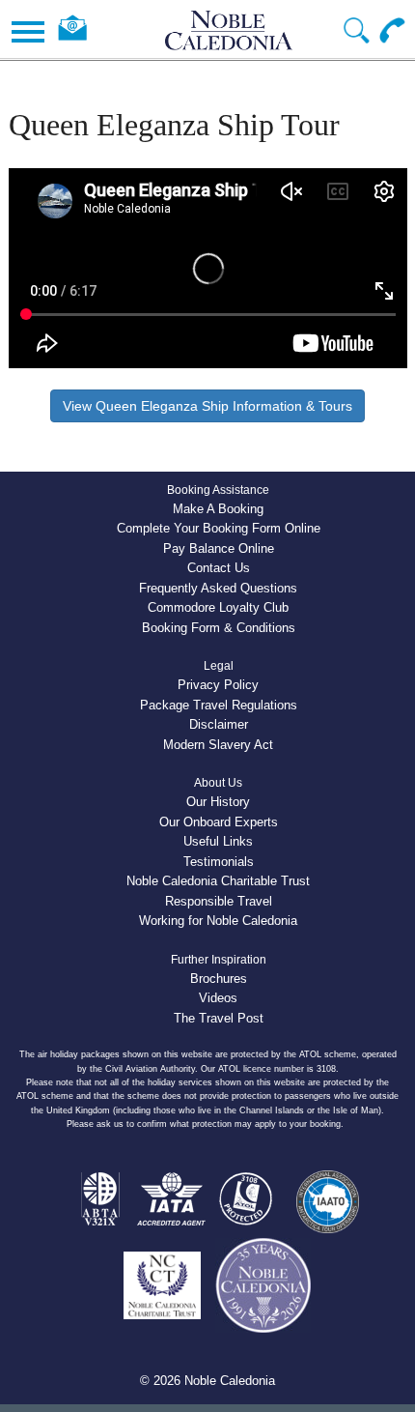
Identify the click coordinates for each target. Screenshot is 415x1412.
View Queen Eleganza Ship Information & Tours (207, 406)
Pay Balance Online (218, 548)
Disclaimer (218, 724)
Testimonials (218, 861)
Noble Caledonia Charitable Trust (218, 881)
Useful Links (218, 841)
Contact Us (218, 568)
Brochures (218, 978)
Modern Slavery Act (218, 744)
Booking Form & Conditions (218, 627)
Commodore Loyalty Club (218, 607)
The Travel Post (218, 1018)
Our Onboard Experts (218, 822)
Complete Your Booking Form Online (218, 528)
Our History (218, 801)
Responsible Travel (218, 901)
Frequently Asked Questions (218, 588)
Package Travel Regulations (218, 705)
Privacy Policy (218, 684)
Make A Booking (218, 509)
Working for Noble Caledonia (218, 920)
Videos (218, 998)
